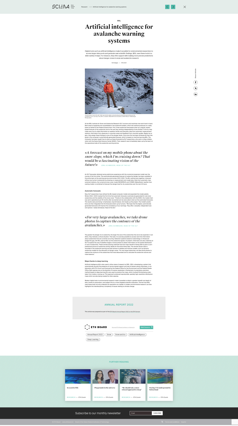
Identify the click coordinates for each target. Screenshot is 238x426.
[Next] (173, 7)
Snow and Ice (120, 334)
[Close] (185, 7)
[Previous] (167, 7)
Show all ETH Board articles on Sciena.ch (123, 327)
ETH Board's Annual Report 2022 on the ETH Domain (125, 312)
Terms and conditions (172, 422)
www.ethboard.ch (67, 422)
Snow (109, 334)
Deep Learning (92, 339)
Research (84, 7)
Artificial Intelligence (137, 334)
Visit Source (145, 327)
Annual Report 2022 (95, 334)
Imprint (183, 422)
